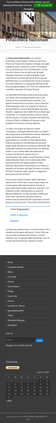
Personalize (28, 9)
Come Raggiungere (19, 209)
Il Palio (10, 291)
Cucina (11, 282)
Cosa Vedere (13, 286)
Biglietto (14, 221)
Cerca (39, 340)
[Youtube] (26, 352)
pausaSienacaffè (16, 311)
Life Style (12, 277)
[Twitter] (14, 352)
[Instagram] (20, 352)
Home (10, 262)
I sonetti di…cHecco (16, 306)
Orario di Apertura (19, 215)
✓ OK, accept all (43, 5)
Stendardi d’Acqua (16, 320)
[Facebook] (8, 352)
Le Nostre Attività (15, 267)
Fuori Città (12, 296)
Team (10, 315)
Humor (11, 301)
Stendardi (12, 325)
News (10, 272)
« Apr (8, 401)
